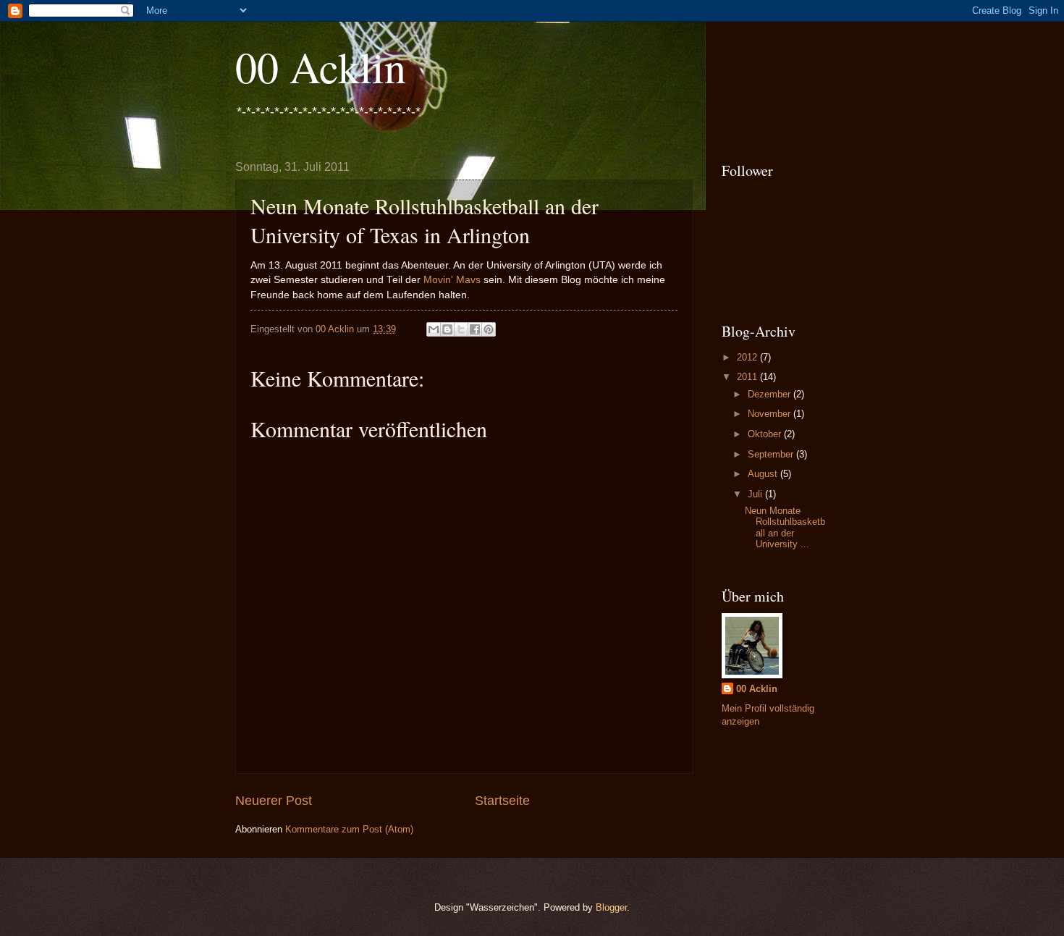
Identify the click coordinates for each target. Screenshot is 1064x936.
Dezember (770, 394)
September (772, 454)
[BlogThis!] (447, 329)
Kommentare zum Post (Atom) (349, 829)
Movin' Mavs (452, 279)
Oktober (766, 434)
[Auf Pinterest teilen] (488, 329)
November (770, 413)
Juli (756, 494)
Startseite (502, 800)
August (764, 473)
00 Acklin (320, 67)
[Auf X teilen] (461, 329)
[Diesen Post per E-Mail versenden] (433, 329)
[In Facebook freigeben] (475, 329)
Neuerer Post (273, 800)
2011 (748, 376)
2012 (748, 357)
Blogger (611, 907)
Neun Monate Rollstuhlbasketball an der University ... (785, 527)
